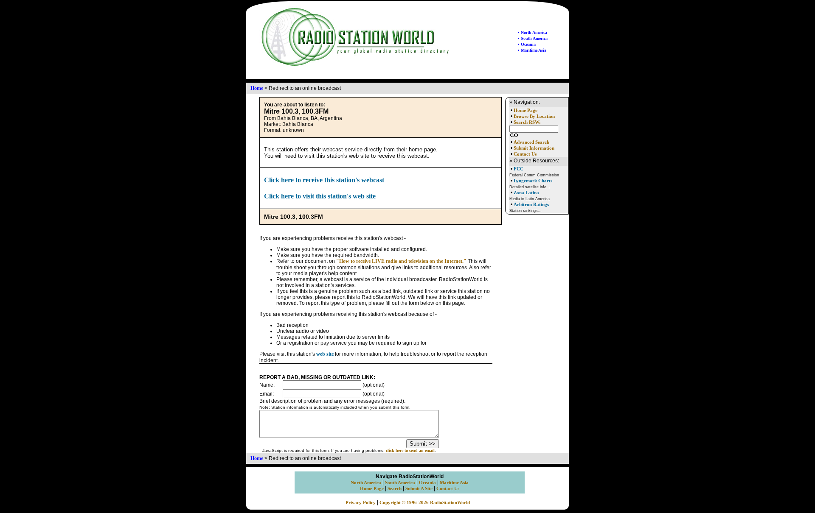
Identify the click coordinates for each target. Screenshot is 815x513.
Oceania (427, 482)
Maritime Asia (454, 482)
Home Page (525, 110)
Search (395, 488)
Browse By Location (534, 116)
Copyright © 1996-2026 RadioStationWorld (424, 502)
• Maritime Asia (532, 50)
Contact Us (525, 154)
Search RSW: (527, 122)
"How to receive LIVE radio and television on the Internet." (401, 261)
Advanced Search (531, 142)
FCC (518, 168)
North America (366, 482)
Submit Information (534, 148)
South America (400, 482)
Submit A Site (419, 488)
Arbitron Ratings (531, 204)
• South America (533, 38)
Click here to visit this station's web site (320, 196)
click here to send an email (410, 450)
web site (325, 354)
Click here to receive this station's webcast (324, 180)
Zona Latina (526, 192)
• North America (532, 32)
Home (256, 88)
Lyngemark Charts (533, 180)
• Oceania (527, 44)
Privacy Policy (361, 502)
